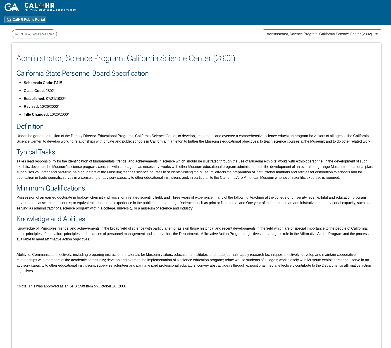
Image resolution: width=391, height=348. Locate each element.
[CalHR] (50, 7)
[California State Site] (12, 7)
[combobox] (322, 33)
